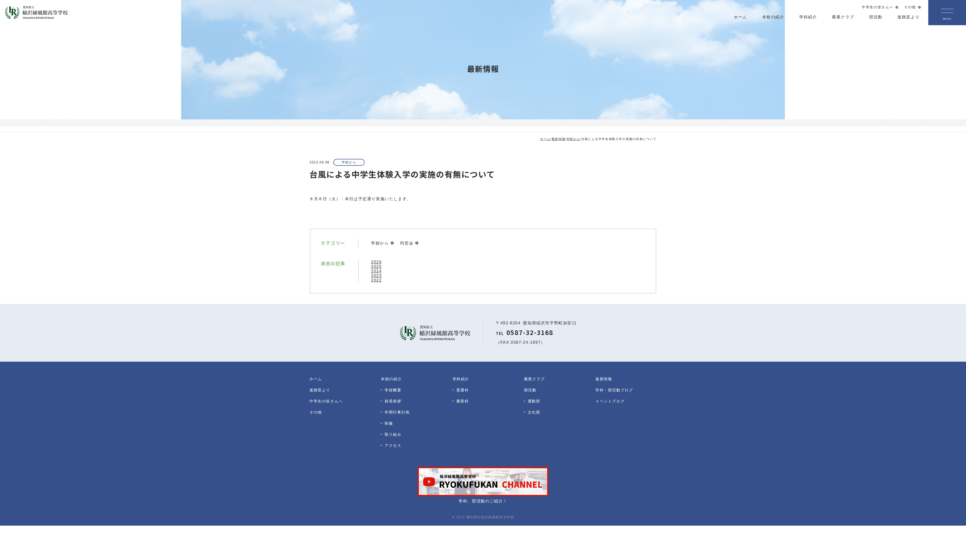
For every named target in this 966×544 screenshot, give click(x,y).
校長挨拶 (393, 401)
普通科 (462, 390)
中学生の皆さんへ (326, 401)
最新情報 (603, 379)
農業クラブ (534, 379)
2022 (376, 280)
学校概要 (393, 390)
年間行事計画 (397, 412)
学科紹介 (461, 379)
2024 (376, 271)
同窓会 (406, 243)
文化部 (534, 412)
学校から (349, 162)
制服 (389, 423)
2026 (376, 262)
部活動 (530, 390)
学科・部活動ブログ (614, 390)
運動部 (534, 401)
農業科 (462, 401)
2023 (376, 276)
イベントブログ (610, 401)
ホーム (315, 379)
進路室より (319, 390)
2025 (376, 266)
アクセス (393, 445)
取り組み (393, 434)
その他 (315, 412)
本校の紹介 (391, 379)
